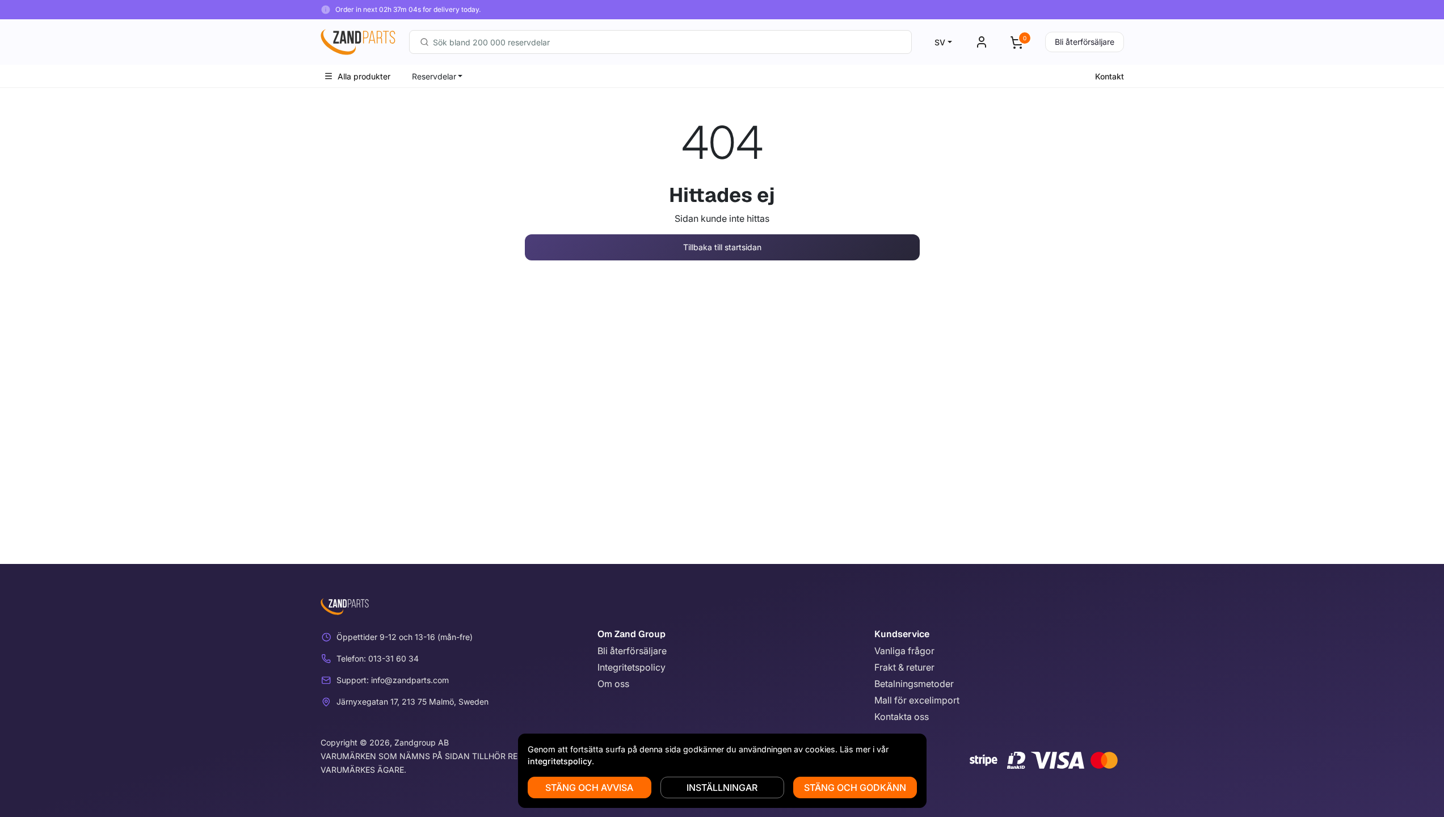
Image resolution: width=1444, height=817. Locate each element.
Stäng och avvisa (589, 787)
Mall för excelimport (916, 700)
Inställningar (722, 787)
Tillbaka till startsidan (722, 247)
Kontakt (1109, 76)
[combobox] (660, 42)
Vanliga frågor (904, 650)
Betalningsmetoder (914, 683)
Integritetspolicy (631, 667)
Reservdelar (434, 76)
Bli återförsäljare (1084, 42)
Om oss (613, 683)
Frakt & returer (904, 667)
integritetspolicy (560, 761)
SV (939, 42)
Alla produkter (364, 76)
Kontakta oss (901, 716)
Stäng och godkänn (855, 787)
